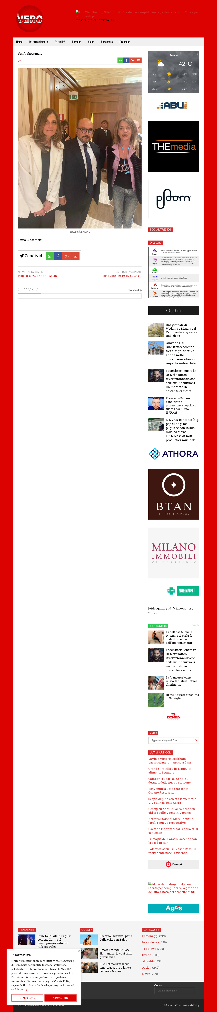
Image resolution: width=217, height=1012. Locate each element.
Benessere (107, 42)
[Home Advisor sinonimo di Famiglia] (156, 700)
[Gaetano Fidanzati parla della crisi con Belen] (89, 939)
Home (19, 42)
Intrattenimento (38, 42)
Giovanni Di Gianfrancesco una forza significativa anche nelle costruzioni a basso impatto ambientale (181, 353)
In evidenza (150, 942)
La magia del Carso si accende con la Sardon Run (172, 841)
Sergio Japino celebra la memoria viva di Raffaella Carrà (172, 801)
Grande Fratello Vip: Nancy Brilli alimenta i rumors (172, 770)
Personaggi (150, 936)
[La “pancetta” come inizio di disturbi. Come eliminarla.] (156, 683)
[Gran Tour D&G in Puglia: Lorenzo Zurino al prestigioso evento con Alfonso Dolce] (26, 939)
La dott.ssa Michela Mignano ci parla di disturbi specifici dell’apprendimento (179, 637)
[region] (44, 977)
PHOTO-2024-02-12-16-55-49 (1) (120, 276)
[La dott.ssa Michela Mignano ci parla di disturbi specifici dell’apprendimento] (156, 637)
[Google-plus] (132, 60)
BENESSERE (158, 625)
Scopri (195, 625)
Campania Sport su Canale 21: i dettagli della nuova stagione (170, 780)
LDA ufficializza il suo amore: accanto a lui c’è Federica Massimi (115, 967)
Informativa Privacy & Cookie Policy (181, 1005)
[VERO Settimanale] (29, 24)
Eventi (147, 955)
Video (91, 42)
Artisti (147, 967)
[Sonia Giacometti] (80, 227)
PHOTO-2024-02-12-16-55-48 (37, 276)
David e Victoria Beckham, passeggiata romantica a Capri (170, 760)
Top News (149, 949)
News (146, 974)
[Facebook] (126, 60)
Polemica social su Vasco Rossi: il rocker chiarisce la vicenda (172, 851)
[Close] (79, 951)
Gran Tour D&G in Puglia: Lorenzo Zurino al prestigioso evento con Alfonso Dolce (54, 941)
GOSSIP (86, 929)
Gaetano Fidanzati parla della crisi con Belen (173, 831)
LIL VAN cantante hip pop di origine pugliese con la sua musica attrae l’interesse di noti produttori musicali (182, 430)
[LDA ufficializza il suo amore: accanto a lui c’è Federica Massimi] (89, 967)
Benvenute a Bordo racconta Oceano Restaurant (168, 790)
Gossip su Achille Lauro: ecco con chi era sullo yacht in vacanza (171, 811)
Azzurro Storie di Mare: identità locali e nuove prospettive (170, 821)
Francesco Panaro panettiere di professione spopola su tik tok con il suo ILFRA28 (181, 405)
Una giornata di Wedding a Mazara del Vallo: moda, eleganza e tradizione (181, 330)
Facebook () (135, 290)
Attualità (60, 42)
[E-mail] (139, 60)
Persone (76, 42)
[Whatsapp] (120, 60)
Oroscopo (125, 42)
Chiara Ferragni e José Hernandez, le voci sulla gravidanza (116, 953)
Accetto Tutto (60, 997)
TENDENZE (26, 929)
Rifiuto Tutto (27, 997)
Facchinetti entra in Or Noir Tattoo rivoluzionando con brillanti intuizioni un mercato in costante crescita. (181, 381)
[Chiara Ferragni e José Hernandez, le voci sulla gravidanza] (89, 953)
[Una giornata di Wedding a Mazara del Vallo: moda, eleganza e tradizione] (156, 330)
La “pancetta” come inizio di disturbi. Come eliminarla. (181, 681)
